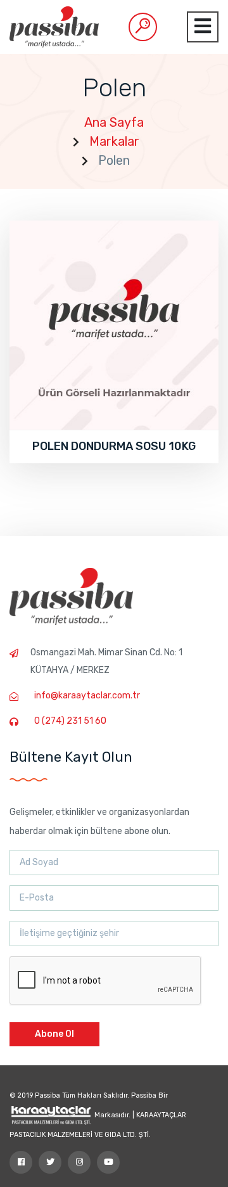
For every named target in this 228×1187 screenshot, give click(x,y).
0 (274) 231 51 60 (70, 720)
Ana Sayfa (114, 122)
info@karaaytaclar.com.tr (87, 695)
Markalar (114, 141)
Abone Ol (54, 1034)
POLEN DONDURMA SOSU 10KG (114, 446)
